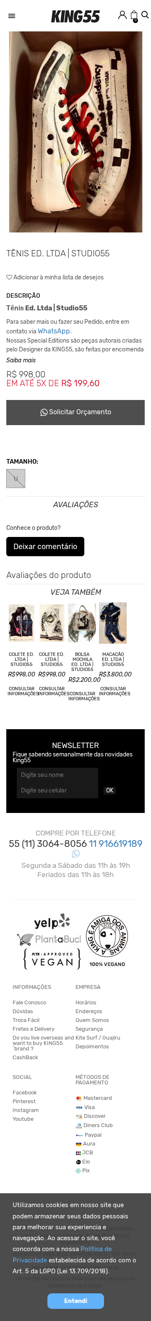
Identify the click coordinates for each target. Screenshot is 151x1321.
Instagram (26, 1110)
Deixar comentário (45, 546)
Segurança (89, 1029)
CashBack (25, 1057)
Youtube (23, 1119)
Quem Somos (92, 1020)
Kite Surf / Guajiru (98, 1038)
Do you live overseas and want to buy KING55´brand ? (43, 1043)
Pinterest (24, 1101)
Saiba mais (21, 360)
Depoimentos (92, 1046)
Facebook (25, 1092)
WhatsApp (54, 331)
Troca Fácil (26, 1020)
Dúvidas (23, 1011)
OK (109, 790)
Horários (86, 1002)
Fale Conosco (29, 1002)
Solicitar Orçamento (79, 412)
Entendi (75, 1301)
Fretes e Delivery (34, 1029)
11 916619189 (116, 843)
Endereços (89, 1011)
